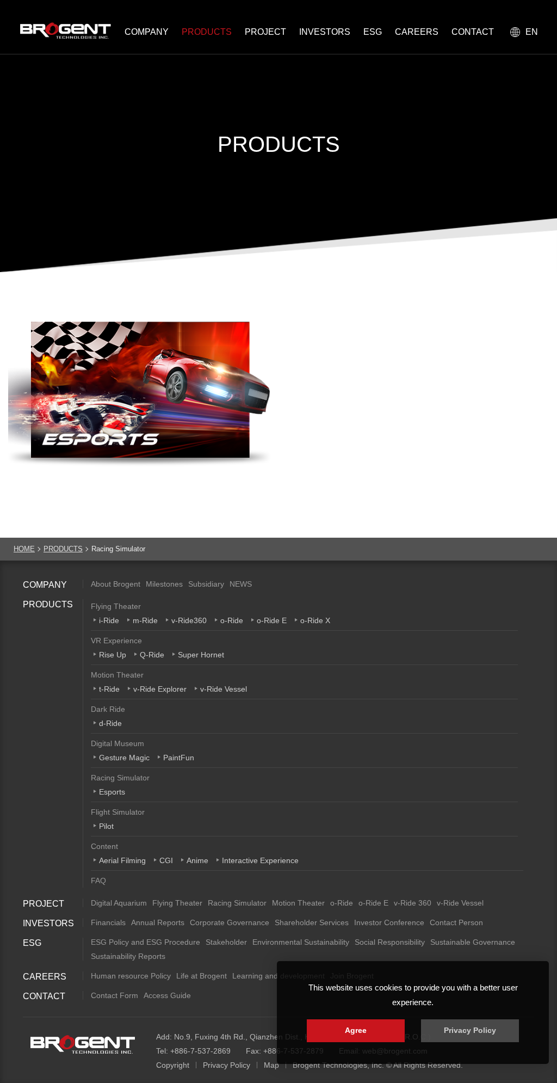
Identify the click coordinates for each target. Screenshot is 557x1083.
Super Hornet (201, 654)
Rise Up (112, 654)
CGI (166, 860)
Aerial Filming (122, 860)
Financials (108, 922)
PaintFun (178, 757)
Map (271, 1065)
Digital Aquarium (119, 903)
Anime (197, 860)
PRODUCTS (207, 31)
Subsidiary (206, 584)
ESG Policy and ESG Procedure (145, 942)
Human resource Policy (131, 975)
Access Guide (167, 995)
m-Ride (145, 620)
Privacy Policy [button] (470, 1030)
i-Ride (109, 620)
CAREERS (416, 31)
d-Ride (110, 723)
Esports (112, 791)
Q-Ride (152, 654)
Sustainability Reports (128, 956)
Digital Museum (117, 743)
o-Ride (231, 620)
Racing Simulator (120, 777)
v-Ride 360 (412, 903)
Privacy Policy (226, 1065)
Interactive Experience (260, 860)
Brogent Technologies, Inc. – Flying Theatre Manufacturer (63, 30)
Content (104, 846)
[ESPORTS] (139, 399)
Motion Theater (117, 674)
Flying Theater (116, 606)
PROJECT (265, 31)
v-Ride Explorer (160, 689)
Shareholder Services (312, 922)
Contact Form (114, 995)
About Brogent (115, 584)
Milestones (164, 584)
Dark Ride (108, 709)
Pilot (106, 826)
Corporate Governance (229, 922)
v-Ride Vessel (223, 689)
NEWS (241, 584)
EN (531, 31)
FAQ (98, 880)
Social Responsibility (390, 942)
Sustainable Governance (472, 942)
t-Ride (109, 689)
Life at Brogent (201, 975)
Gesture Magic (124, 757)
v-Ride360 (189, 620)
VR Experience (116, 640)
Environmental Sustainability (300, 942)
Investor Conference (389, 922)
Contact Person (456, 922)
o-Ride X (315, 620)
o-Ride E (272, 620)
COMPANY (147, 31)
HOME (24, 549)
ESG (372, 31)
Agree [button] (356, 1030)
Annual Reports (157, 922)
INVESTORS (324, 31)
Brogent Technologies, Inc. (83, 1044)
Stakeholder (226, 942)
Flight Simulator (118, 812)
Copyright (172, 1065)
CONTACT (472, 31)
